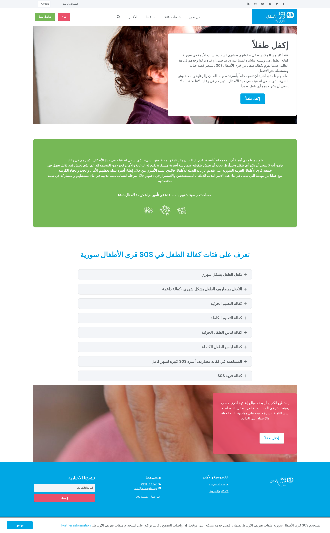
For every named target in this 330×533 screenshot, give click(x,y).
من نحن (195, 17)
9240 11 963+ (149, 484)
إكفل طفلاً (252, 99)
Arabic (45, 3)
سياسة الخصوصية (219, 484)
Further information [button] (76, 525)
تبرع (64, 16)
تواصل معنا (45, 16)
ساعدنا (150, 17)
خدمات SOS (172, 17)
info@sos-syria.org (145, 488)
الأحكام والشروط (219, 491)
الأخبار (133, 17)
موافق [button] (20, 525)
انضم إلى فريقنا (70, 3)
